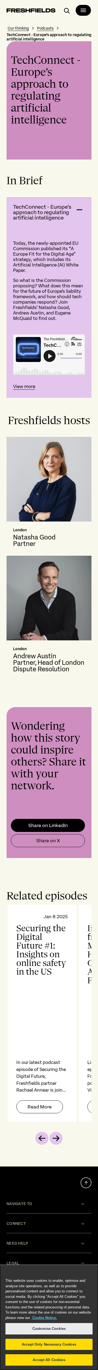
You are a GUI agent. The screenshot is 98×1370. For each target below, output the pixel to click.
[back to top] (86, 1182)
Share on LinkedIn (48, 825)
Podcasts (45, 28)
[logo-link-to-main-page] (31, 11)
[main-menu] (83, 10)
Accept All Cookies (49, 1360)
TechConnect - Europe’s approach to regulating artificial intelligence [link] (49, 37)
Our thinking (18, 28)
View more (24, 386)
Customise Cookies (49, 1329)
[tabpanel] (49, 1013)
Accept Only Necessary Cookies (49, 1344)
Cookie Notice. (44, 1318)
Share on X (48, 840)
